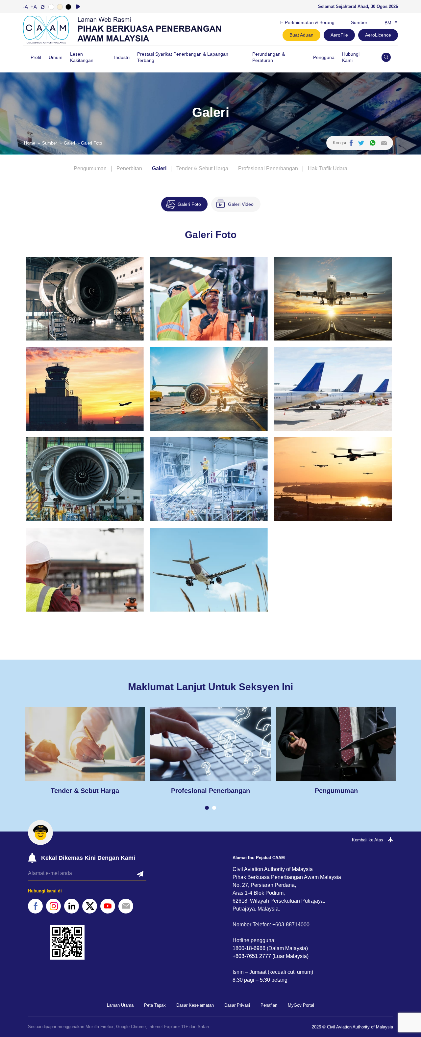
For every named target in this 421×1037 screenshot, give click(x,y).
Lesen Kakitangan (81, 57)
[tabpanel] (85, 751)
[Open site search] (386, 57)
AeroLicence (378, 35)
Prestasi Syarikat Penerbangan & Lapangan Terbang (182, 57)
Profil (36, 57)
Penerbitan (129, 168)
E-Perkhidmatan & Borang (307, 22)
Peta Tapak (155, 1005)
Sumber (359, 22)
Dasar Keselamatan (195, 1005)
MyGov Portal (301, 1005)
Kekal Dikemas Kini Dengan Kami (88, 858)
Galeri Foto (189, 204)
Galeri (69, 143)
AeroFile (339, 35)
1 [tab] (207, 808)
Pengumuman (90, 168)
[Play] (78, 6)
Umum (55, 57)
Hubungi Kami (350, 57)
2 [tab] (214, 808)
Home (29, 143)
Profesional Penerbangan (268, 168)
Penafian (268, 1005)
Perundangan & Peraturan (268, 57)
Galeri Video (241, 204)
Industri (122, 57)
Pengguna (323, 57)
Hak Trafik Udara (327, 168)
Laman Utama (120, 1005)
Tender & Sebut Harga (202, 168)
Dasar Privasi (237, 1005)
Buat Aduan (301, 35)
